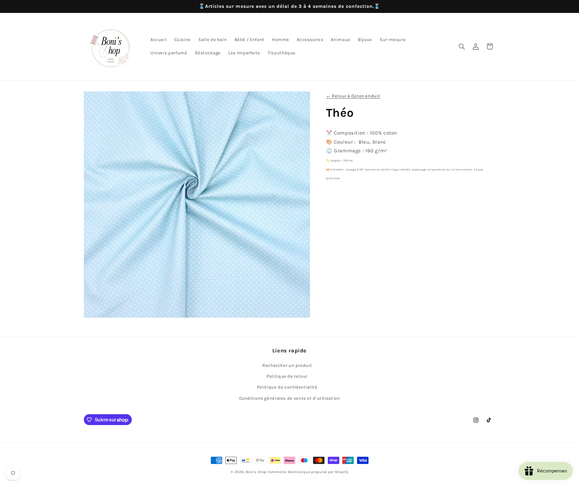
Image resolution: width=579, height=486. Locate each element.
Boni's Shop (256, 472)
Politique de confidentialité (287, 387)
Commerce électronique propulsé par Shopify (308, 472)
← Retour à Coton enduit (353, 96)
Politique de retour (287, 376)
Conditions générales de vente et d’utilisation (289, 398)
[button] (462, 46)
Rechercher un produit (287, 365)
